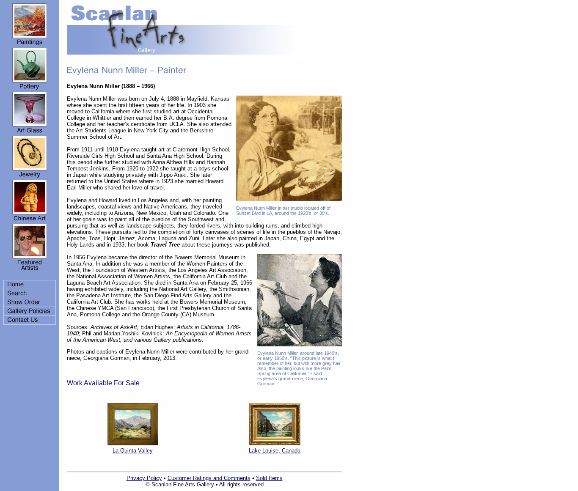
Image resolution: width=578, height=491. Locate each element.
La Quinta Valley (133, 450)
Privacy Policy (144, 478)
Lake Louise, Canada (274, 450)
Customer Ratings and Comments (209, 478)
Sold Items (269, 478)
